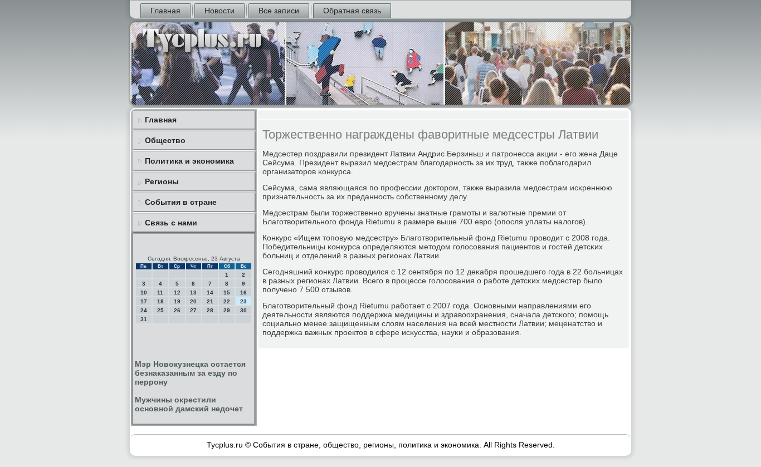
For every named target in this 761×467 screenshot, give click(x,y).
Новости (219, 10)
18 (160, 301)
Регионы (162, 181)
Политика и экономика (189, 160)
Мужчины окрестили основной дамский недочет (189, 404)
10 (143, 292)
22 (226, 301)
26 (177, 310)
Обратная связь (352, 10)
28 (210, 310)
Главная (165, 10)
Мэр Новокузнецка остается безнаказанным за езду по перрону (190, 373)
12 (177, 292)
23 (243, 301)
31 (143, 319)
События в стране (181, 202)
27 (193, 310)
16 (243, 292)
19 (177, 301)
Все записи (278, 10)
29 (226, 310)
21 (210, 301)
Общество (165, 140)
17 (143, 301)
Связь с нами (171, 222)
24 (143, 310)
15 (226, 292)
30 (243, 310)
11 (160, 292)
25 (160, 310)
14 (210, 292)
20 (193, 301)
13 (193, 292)
